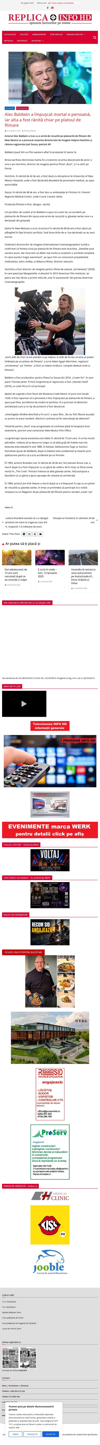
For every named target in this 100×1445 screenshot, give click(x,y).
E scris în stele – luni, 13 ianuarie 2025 (47, 573)
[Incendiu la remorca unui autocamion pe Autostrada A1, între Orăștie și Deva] (83, 551)
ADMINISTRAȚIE (39, 34)
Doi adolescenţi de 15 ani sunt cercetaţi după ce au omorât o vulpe (16, 574)
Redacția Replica (30, 131)
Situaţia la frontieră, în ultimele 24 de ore (74, 520)
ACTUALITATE (10, 34)
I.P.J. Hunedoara (8, 1307)
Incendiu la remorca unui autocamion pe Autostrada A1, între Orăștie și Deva (83, 576)
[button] (84, 34)
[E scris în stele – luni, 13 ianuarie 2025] (50, 551)
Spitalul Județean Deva (11, 1312)
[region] (34, 1421)
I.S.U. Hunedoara (9, 1301)
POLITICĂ (24, 34)
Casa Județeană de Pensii (12, 1317)
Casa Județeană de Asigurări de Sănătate (19, 1323)
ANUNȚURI (36, 40)
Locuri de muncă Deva (11, 1328)
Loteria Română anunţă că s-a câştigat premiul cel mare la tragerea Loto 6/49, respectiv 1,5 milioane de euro (26, 522)
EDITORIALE (22, 40)
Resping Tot (32, 1434)
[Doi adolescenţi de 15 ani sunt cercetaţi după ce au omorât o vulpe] (16, 551)
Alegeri (15, 1434)
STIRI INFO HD (56, 34)
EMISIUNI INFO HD (75, 34)
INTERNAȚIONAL (22, 108)
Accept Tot (50, 1434)
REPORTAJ (8, 40)
